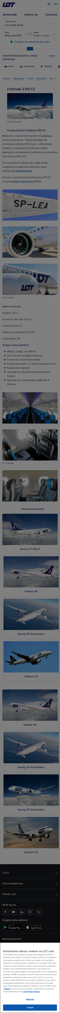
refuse (7, 989)
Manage (30, 999)
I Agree (30, 1007)
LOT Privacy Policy (31, 991)
